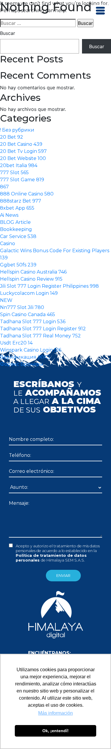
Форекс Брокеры (21, 364)
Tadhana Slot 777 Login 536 (32, 321)
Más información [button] (55, 713)
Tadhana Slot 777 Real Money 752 (40, 336)
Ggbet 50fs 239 (18, 265)
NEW (6, 300)
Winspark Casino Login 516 (30, 350)
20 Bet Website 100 (23, 158)
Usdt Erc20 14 (16, 343)
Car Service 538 (18, 236)
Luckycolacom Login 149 (29, 293)
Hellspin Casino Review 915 (31, 279)
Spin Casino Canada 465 (27, 314)
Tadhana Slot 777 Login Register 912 (43, 328)
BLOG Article (15, 222)
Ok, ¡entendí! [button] (55, 730)
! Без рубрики (17, 130)
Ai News (9, 215)
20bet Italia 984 (18, 165)
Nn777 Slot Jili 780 (22, 307)
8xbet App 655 (17, 208)
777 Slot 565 (14, 172)
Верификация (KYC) (25, 357)
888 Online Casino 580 (27, 194)
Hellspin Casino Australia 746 (33, 272)
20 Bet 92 (11, 137)
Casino (7, 243)
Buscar (7, 33)
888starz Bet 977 (20, 201)
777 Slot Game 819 (22, 179)
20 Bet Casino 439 (21, 144)
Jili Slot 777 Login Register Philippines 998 (49, 286)
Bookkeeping (16, 229)
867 (4, 187)
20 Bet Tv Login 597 (23, 151)
